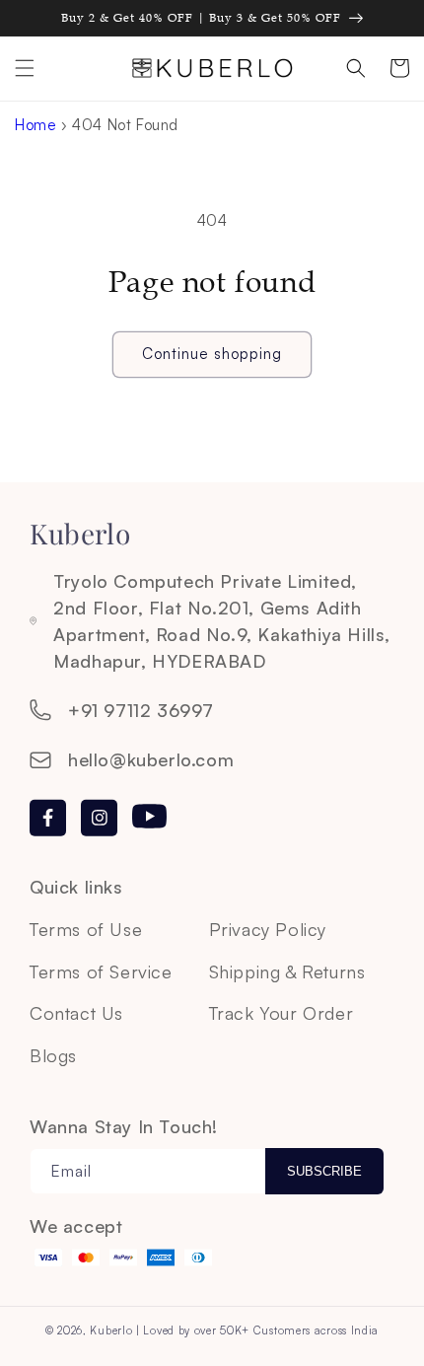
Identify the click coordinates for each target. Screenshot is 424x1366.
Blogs (53, 1055)
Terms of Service (101, 971)
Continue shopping (212, 353)
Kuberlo (111, 1330)
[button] (24, 68)
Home (35, 124)
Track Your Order (281, 1013)
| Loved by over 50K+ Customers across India (257, 1330)
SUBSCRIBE (324, 1171)
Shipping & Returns (287, 971)
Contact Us (76, 1013)
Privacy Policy (267, 929)
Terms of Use (86, 929)
